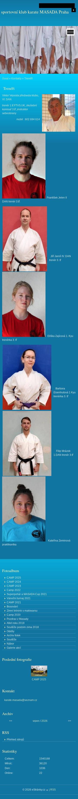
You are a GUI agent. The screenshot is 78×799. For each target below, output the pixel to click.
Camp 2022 (14, 590)
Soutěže (11, 639)
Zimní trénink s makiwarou (22, 610)
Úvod (5, 78)
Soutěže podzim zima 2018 (23, 627)
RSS (53, 789)
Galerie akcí (14, 647)
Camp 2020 (14, 614)
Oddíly (10, 631)
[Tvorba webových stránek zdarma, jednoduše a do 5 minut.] (47, 790)
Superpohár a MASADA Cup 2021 (27, 594)
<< (10, 720)
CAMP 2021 (14, 602)
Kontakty (16, 78)
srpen (36, 720)
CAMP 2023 (14, 585)
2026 (44, 720)
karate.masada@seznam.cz (20, 700)
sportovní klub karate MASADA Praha (35, 12)
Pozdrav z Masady (17, 618)
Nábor (10, 643)
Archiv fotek (13, 635)
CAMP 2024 (14, 581)
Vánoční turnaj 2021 (19, 598)
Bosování (12, 606)
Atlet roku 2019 (15, 623)
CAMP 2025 (14, 577)
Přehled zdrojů (15, 739)
